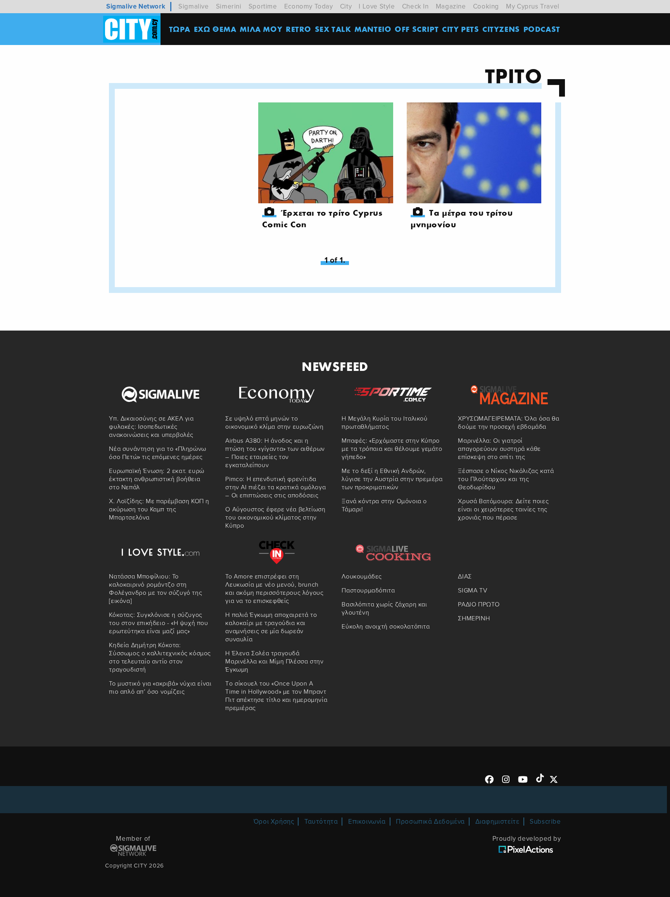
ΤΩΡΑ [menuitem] (179, 28)
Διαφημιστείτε (497, 821)
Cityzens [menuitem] (501, 28)
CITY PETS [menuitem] (460, 28)
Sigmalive (193, 6)
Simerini (229, 6)
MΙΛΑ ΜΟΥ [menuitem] (261, 28)
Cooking (486, 6)
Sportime (263, 6)
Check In (415, 6)
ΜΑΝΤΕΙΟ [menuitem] (372, 28)
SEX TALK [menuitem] (333, 28)
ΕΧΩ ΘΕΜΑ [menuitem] (215, 28)
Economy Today (308, 6)
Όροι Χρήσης (274, 821)
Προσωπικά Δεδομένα (430, 821)
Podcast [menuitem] (541, 28)
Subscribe (545, 821)
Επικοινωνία (367, 821)
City (346, 6)
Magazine (451, 6)
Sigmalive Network (135, 6)
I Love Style (377, 6)
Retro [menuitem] (298, 28)
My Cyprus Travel (532, 6)
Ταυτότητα (321, 821)
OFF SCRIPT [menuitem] (417, 28)
